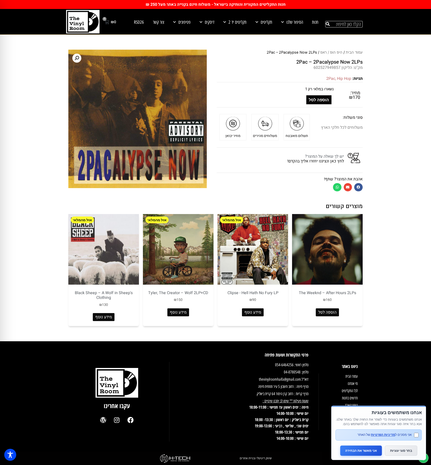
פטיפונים (184, 22)
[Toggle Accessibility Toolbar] (10, 454)
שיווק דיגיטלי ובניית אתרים (256, 458)
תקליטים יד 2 (237, 22)
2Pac (330, 79)
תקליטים (266, 22)
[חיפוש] (327, 24)
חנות (315, 22)
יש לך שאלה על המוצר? (324, 156)
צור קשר (158, 22)
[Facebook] (130, 420)
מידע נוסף (252, 312)
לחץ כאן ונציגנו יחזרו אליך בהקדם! (315, 161)
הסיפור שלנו (294, 22)
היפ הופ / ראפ (331, 52)
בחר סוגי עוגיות (401, 451)
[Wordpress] (103, 420)
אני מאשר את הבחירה (361, 451)
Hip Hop (344, 79)
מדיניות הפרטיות (383, 435)
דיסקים (209, 22)
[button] (358, 187)
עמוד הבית (354, 52)
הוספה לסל (319, 99)
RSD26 (139, 22)
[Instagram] (116, 420)
